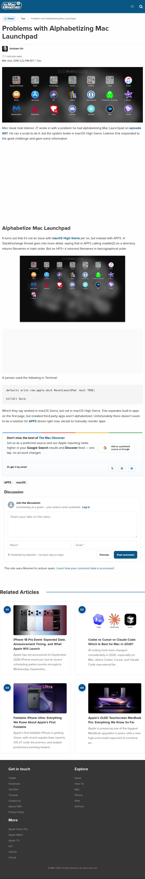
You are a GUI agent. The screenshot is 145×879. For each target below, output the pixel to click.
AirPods (79, 806)
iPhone (79, 795)
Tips (23, 18)
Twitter (12, 778)
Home (11, 18)
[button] (132, 6)
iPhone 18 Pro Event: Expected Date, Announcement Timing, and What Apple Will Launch (39, 644)
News (78, 778)
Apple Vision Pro (18, 829)
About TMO (15, 806)
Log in (86, 507)
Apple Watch (15, 835)
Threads (13, 795)
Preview (104, 555)
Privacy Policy (16, 812)
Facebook (14, 784)
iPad (77, 801)
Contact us (14, 801)
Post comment (125, 555)
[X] (112, 468)
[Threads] (121, 468)
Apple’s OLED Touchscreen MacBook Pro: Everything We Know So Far (114, 720)
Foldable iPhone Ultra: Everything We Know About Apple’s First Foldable (37, 722)
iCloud (12, 857)
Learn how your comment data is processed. (85, 568)
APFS (33, 421)
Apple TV (13, 840)
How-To (79, 784)
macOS (21, 482)
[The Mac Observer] (11, 6)
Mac (77, 789)
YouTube (13, 789)
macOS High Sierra (66, 238)
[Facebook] (131, 468)
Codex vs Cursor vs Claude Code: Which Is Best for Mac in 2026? (112, 642)
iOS (10, 846)
